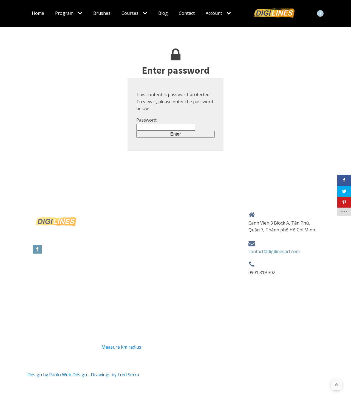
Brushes (102, 13)
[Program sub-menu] (81, 13)
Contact (187, 13)
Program (64, 13)
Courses (129, 13)
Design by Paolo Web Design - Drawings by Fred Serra (83, 375)
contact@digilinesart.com (274, 251)
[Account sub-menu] (230, 13)
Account (214, 13)
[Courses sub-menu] (146, 13)
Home (38, 13)
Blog (163, 13)
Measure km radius (121, 347)
